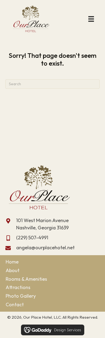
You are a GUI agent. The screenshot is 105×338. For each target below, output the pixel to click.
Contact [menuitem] (15, 304)
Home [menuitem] (12, 262)
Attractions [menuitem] (18, 287)
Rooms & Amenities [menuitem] (26, 279)
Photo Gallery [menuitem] (21, 296)
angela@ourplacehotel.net (45, 247)
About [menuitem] (12, 270)
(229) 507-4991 (32, 237)
